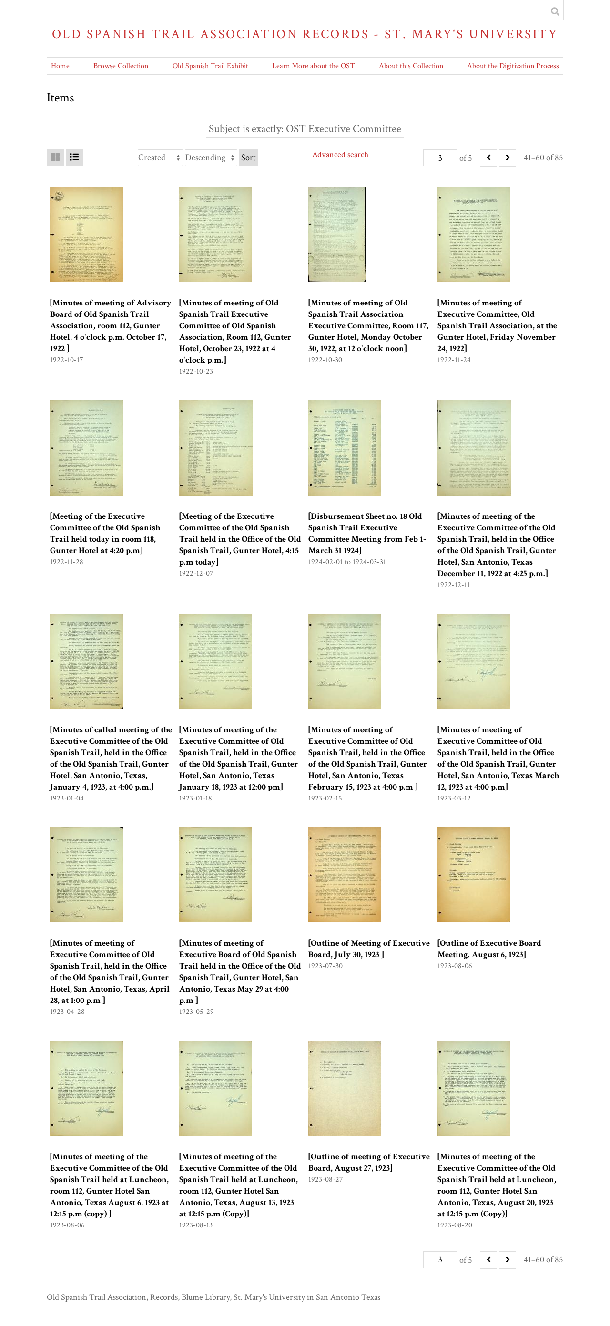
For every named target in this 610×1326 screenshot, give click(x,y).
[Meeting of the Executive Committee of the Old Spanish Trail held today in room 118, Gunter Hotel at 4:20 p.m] (105, 533)
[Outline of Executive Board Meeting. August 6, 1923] (489, 949)
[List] (74, 157)
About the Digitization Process (513, 66)
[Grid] (55, 157)
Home (60, 66)
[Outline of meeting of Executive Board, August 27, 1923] (369, 1162)
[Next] (507, 158)
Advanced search (340, 154)
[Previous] (488, 158)
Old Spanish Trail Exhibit (210, 66)
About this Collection (411, 66)
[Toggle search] (555, 11)
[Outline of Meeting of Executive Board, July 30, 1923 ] (369, 949)
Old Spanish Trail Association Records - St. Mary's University (305, 34)
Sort (248, 157)
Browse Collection (120, 66)
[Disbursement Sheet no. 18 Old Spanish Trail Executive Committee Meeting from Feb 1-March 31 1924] (367, 533)
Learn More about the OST (313, 66)
